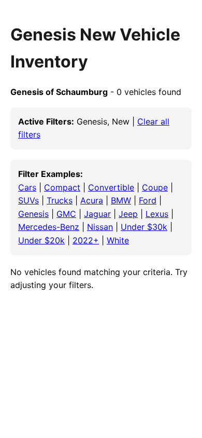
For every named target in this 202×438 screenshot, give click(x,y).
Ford (147, 200)
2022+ (86, 240)
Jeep (128, 214)
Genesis (33, 214)
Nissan (100, 227)
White (118, 240)
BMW (121, 200)
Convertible (111, 187)
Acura (91, 200)
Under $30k (144, 227)
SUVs (28, 200)
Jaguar (97, 214)
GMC (66, 214)
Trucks (60, 200)
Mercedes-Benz (48, 227)
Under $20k (41, 240)
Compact (62, 187)
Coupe (155, 187)
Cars (27, 187)
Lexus (157, 214)
